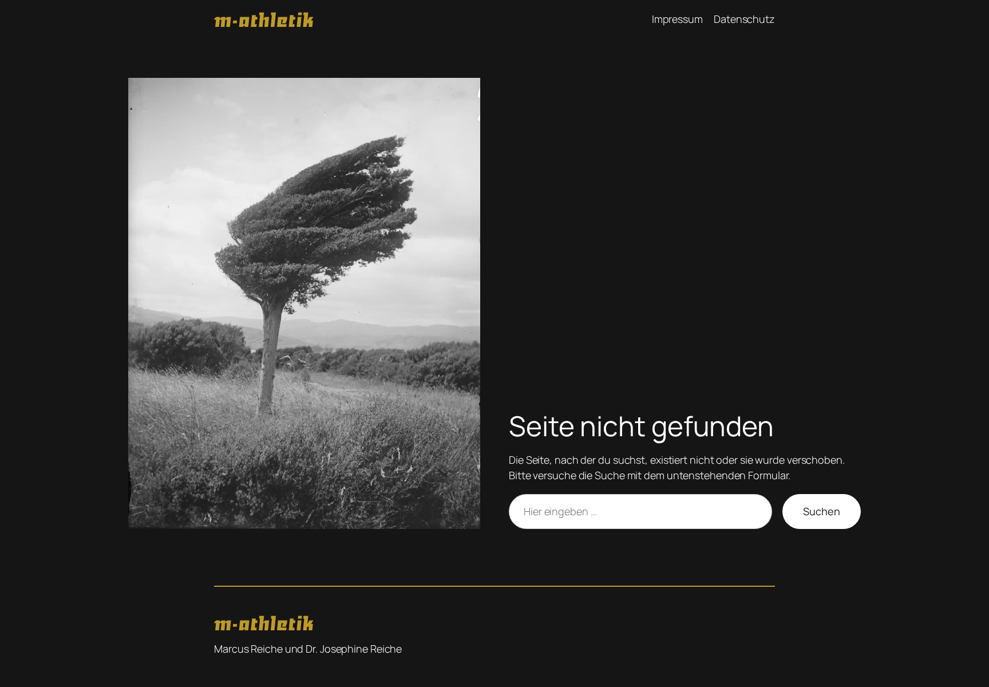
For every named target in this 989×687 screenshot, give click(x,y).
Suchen (821, 511)
